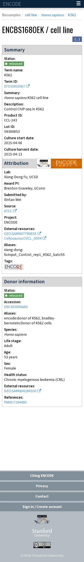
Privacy (42, 486)
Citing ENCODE (42, 475)
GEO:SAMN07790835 (20, 233)
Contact (42, 496)
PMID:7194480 (15, 402)
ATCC (8, 211)
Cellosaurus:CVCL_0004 (23, 238)
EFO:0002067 (14, 86)
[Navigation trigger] (78, 4)
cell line (31, 15)
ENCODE (12, 4)
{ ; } (77, 39)
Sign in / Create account (42, 506)
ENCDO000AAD (16, 307)
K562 (72, 15)
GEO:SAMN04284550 (20, 391)
